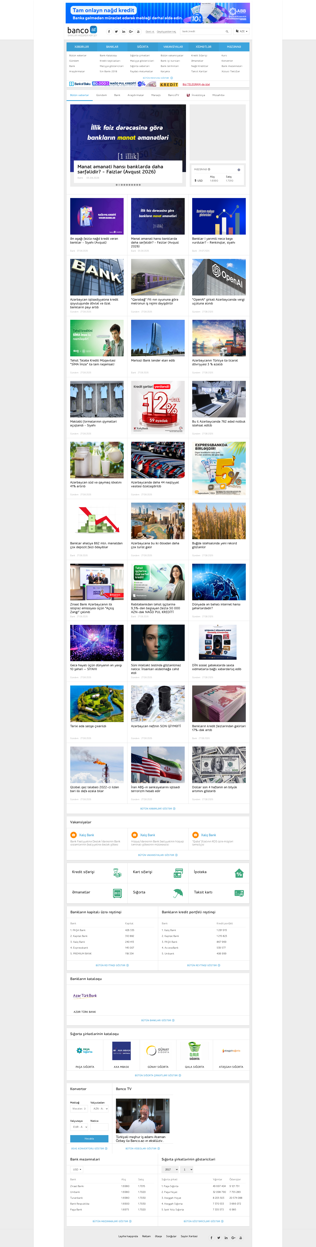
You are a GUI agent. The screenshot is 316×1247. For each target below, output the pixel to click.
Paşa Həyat (170, 1192)
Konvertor (227, 60)
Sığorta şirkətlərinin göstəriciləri (188, 1159)
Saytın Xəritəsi (189, 1236)
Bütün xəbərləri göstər (156, 808)
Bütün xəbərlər (78, 55)
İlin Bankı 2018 (108, 71)
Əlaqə (158, 1236)
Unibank (78, 953)
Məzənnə (234, 46)
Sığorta (142, 46)
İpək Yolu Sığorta (174, 1209)
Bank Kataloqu (108, 55)
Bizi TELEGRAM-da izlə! (196, 84)
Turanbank (76, 1197)
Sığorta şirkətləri (140, 55)
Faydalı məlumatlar (141, 71)
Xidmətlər (204, 46)
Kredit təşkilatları (110, 60)
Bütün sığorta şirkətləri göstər (156, 1075)
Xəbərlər (82, 46)
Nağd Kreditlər (199, 66)
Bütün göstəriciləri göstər (202, 1221)
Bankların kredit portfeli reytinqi (97, 912)
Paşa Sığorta (171, 1186)
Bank (72, 66)
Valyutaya (76, 1120)
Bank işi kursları (170, 60)
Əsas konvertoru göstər (87, 1148)
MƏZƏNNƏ (200, 169)
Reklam (146, 1236)
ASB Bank (170, 941)
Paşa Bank (76, 1209)
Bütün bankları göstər (156, 1020)
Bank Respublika (174, 947)
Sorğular (171, 1236)
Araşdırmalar (77, 71)
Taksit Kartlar (199, 71)
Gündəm (74, 60)
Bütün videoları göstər (141, 1148)
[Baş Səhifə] (82, 31)
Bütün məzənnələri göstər (110, 1221)
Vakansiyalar (173, 46)
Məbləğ (74, 1102)
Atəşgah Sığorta (173, 1203)
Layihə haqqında (128, 1236)
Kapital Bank (80, 936)
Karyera (165, 71)
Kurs (224, 55)
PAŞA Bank (79, 941)
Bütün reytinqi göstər (110, 965)
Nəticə (95, 1120)
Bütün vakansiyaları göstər (156, 855)
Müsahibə (218, 95)
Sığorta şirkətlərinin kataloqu (94, 1034)
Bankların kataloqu (86, 979)
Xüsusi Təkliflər (231, 71)
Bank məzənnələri (232, 66)
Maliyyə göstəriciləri (112, 66)
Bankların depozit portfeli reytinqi (190, 912)
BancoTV (173, 95)
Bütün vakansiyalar (172, 55)
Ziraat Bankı (77, 1186)
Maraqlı (156, 95)
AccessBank (80, 947)
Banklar (112, 46)
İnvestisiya (197, 95)
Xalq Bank (79, 930)
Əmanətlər (197, 60)
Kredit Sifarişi (199, 55)
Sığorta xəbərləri (140, 66)
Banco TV (124, 1089)
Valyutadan (98, 1102)
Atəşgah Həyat (172, 1197)
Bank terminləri (170, 66)
